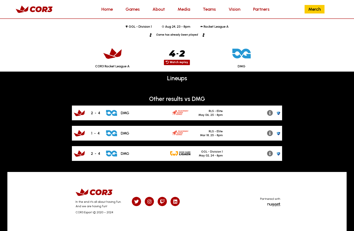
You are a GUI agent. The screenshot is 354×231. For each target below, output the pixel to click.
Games (133, 9)
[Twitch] (162, 201)
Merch (314, 9)
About (158, 9)
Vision (234, 9)
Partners (261, 9)
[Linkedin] (175, 201)
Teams (209, 9)
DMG (125, 113)
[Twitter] (136, 201)
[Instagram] (149, 201)
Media (184, 9)
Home (107, 9)
